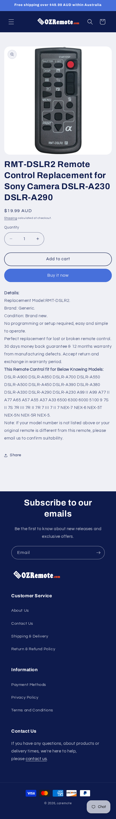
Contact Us (22, 624)
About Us (20, 611)
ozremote (64, 803)
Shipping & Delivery (29, 636)
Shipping (10, 218)
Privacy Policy (24, 697)
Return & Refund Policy (33, 649)
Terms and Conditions (32, 710)
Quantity (11, 227)
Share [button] (15, 455)
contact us (36, 759)
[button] (11, 22)
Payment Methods (28, 685)
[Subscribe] (98, 552)
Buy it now (58, 275)
